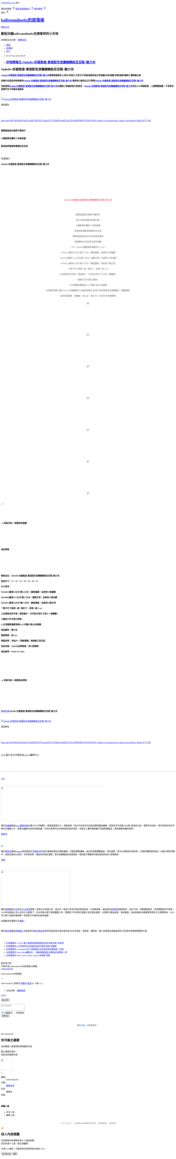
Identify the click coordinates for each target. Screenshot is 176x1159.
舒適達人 (19, 931)
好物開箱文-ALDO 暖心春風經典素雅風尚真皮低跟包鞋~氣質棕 (35, 943)
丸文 (15, 909)
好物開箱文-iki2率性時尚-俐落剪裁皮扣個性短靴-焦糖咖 (31, 946)
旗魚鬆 (114, 909)
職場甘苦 (22, 40)
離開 (14, 1154)
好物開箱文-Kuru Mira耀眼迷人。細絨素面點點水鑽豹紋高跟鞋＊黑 (36, 952)
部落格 (9, 48)
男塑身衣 (37, 851)
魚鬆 (3, 860)
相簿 (8, 45)
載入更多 (5, 1000)
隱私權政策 (102, 1123)
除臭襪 (8, 825)
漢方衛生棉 (39, 931)
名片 (8, 51)
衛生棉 (8, 931)
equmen (18, 851)
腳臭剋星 (5, 711)
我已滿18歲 (6, 1154)
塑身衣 (4, 834)
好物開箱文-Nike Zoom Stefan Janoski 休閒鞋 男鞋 (28, 955)
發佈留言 (5, 1016)
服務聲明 (112, 1123)
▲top (3, 995)
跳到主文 (5, 27)
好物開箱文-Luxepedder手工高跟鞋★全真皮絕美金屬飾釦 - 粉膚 (35, 949)
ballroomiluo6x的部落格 (22, 20)
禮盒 (22, 921)
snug (3, 778)
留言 (29, 983)
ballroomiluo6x (7, 969)
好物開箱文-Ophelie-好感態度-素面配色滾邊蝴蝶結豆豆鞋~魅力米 (50, 62)
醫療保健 (21, 990)
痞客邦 (24, 983)
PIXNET (69, 1123)
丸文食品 (26, 909)
